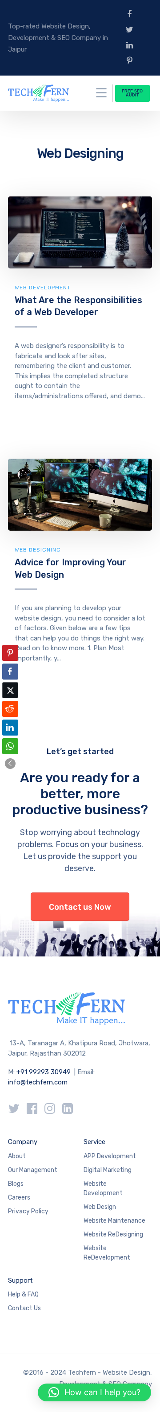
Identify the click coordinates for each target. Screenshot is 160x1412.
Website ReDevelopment (107, 1252)
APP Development (110, 1156)
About (17, 1156)
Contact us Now (80, 907)
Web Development (43, 287)
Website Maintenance (114, 1220)
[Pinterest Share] (10, 653)
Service (94, 1142)
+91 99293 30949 (44, 1072)
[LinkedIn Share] (10, 728)
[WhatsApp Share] (10, 746)
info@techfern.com (38, 1082)
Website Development (103, 1188)
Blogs (16, 1184)
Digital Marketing (108, 1170)
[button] (10, 763)
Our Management (32, 1170)
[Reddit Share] (10, 709)
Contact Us (24, 1308)
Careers (19, 1197)
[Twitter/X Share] (10, 690)
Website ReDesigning (113, 1234)
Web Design (100, 1207)
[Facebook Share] (10, 672)
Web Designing (38, 550)
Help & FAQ (23, 1294)
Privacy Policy (28, 1211)
